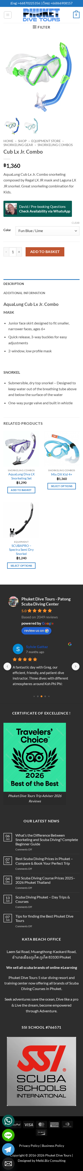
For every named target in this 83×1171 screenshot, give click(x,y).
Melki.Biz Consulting (50, 1160)
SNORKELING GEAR (18, 145)
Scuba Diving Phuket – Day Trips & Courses (42, 899)
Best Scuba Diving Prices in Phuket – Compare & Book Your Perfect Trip (44, 860)
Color (7, 230)
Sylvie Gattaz (37, 646)
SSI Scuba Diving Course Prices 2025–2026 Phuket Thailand (45, 880)
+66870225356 (29, 3)
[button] (8, 15)
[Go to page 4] (48, 696)
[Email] (8, 1163)
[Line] (8, 1135)
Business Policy (53, 1146)
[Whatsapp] (8, 1121)
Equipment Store (46, 141)
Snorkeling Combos (55, 145)
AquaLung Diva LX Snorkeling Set (21, 476)
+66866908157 (61, 3)
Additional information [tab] (24, 293)
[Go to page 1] (38, 696)
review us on (34, 630)
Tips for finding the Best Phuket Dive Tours (44, 918)
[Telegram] (8, 1149)
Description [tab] (13, 284)
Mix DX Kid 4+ (61, 474)
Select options (62, 486)
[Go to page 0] (34, 696)
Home (8, 141)
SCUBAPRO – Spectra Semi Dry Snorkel (21, 550)
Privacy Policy (29, 1146)
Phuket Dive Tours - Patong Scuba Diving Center (46, 601)
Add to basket (45, 252)
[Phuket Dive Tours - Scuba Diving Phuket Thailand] (41, 15)
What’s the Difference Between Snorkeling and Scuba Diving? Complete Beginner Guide (46, 839)
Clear (76, 222)
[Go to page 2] (41, 696)
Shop (22, 141)
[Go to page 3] (45, 696)
